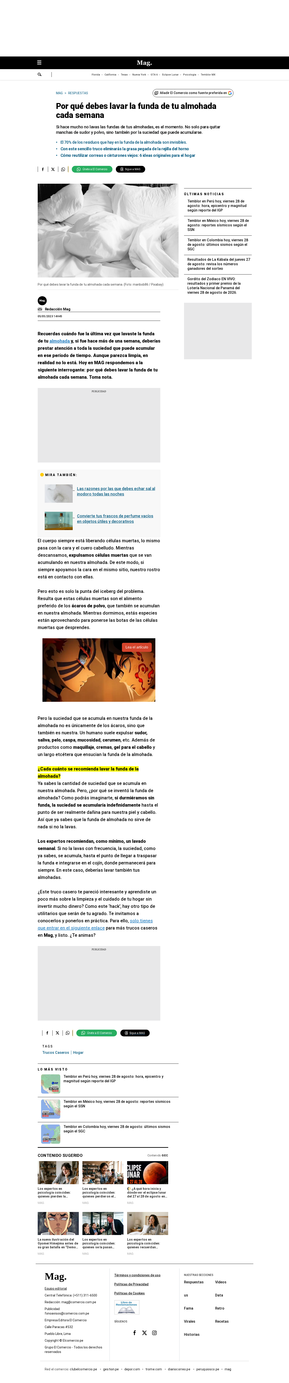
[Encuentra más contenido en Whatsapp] (63, 169)
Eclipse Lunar (170, 74)
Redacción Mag (57, 309)
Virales (189, 1321)
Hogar (78, 1052)
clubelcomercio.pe (84, 1369)
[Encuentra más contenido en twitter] (53, 169)
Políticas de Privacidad (131, 1284)
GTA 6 (154, 74)
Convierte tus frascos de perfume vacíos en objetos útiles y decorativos (115, 519)
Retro (219, 1308)
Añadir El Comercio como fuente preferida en (193, 93)
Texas (124, 74)
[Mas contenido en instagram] (154, 1333)
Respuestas (194, 1282)
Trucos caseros (55, 1052)
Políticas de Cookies (129, 1293)
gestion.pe (111, 1369)
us (186, 1295)
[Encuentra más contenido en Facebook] (43, 169)
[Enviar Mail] (40, 309)
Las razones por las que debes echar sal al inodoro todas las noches (116, 491)
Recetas (222, 1321)
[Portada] (55, 1284)
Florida (96, 74)
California (110, 74)
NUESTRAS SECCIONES (198, 1275)
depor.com (132, 1369)
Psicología (189, 74)
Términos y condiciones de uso (137, 1275)
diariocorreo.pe (179, 1369)
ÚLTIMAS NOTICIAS (204, 194)
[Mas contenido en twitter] (144, 1333)
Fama (188, 1308)
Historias (192, 1334)
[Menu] (41, 63)
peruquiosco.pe (207, 1369)
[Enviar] (40, 75)
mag (228, 1369)
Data (219, 1295)
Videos (220, 1282)
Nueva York (139, 74)
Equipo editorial (56, 1288)
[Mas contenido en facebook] (135, 1333)
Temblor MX (208, 74)
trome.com (154, 1369)
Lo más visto (53, 1069)
